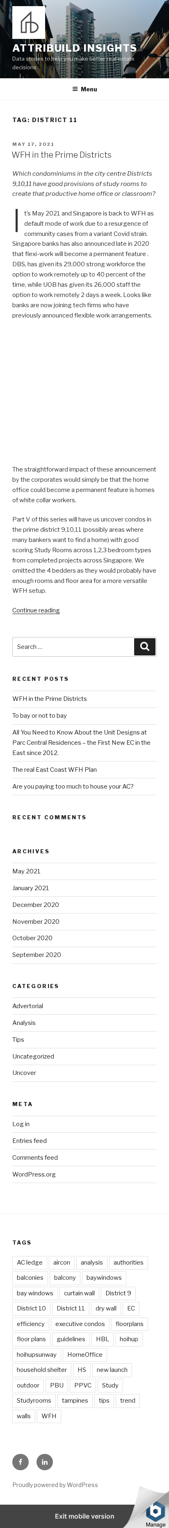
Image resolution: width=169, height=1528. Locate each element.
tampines (75, 1400)
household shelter (42, 1370)
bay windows (35, 1293)
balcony (65, 1277)
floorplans (130, 1324)
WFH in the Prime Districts (61, 155)
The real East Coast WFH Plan (54, 769)
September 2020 (36, 955)
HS (82, 1370)
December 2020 (35, 905)
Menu (89, 89)
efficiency (31, 1324)
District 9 (118, 1293)
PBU (57, 1385)
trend (127, 1400)
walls (24, 1416)
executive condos (80, 1324)
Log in (21, 1124)
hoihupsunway (37, 1354)
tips (104, 1400)
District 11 (71, 1308)
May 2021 (26, 871)
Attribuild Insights (74, 48)
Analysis (24, 1023)
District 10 (31, 1308)
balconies (30, 1277)
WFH (49, 1416)
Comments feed (35, 1157)
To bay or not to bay (39, 715)
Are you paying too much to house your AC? (73, 786)
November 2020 (35, 921)
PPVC (82, 1385)
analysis (92, 1262)
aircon (61, 1262)
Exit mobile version (84, 1516)
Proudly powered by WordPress (55, 1484)
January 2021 (30, 888)
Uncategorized (33, 1056)
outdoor (28, 1385)
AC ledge (30, 1262)
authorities (129, 1262)
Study (110, 1385)
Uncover (24, 1073)
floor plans (31, 1339)
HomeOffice (85, 1354)
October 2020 (32, 938)
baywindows (104, 1277)
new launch (112, 1370)
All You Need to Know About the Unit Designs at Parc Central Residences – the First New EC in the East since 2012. (81, 743)
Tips (18, 1039)
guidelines (71, 1339)
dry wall (106, 1308)
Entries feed (29, 1141)
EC (131, 1308)
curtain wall (79, 1293)
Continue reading (36, 610)
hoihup (129, 1339)
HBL (102, 1339)
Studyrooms (34, 1400)
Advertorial (27, 1006)
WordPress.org (34, 1174)
